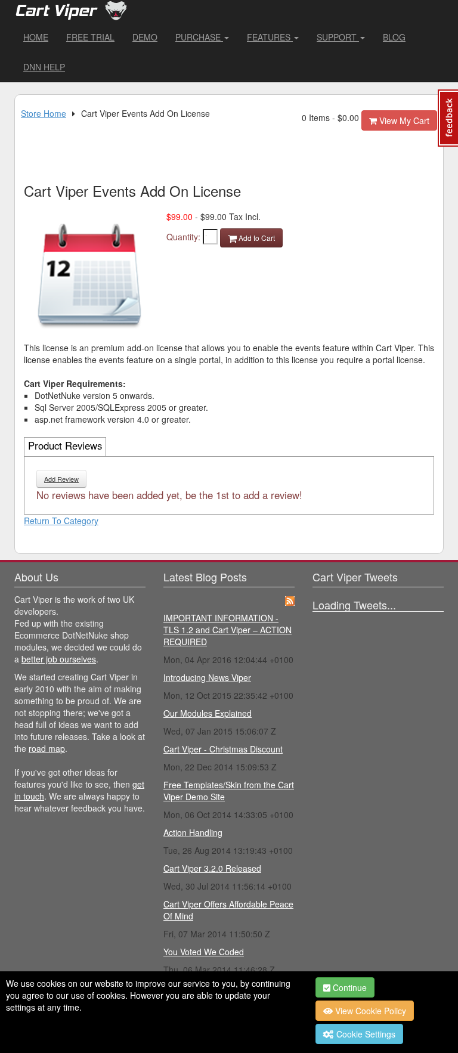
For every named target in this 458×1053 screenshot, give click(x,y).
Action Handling (192, 832)
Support (338, 37)
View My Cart (403, 120)
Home (35, 37)
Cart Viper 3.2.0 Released (212, 868)
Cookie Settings (364, 1034)
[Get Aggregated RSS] (290, 599)
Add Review (61, 479)
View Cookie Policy (369, 1011)
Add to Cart (256, 238)
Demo (144, 37)
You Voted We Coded (203, 952)
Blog (394, 37)
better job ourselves (58, 659)
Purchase (199, 37)
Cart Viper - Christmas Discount (223, 749)
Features (270, 37)
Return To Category (61, 520)
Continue (348, 987)
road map (47, 748)
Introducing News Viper (207, 677)
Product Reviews (65, 445)
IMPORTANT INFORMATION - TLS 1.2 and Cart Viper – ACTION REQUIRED (227, 630)
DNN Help (44, 67)
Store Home (43, 113)
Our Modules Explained (207, 713)
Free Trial (90, 37)
